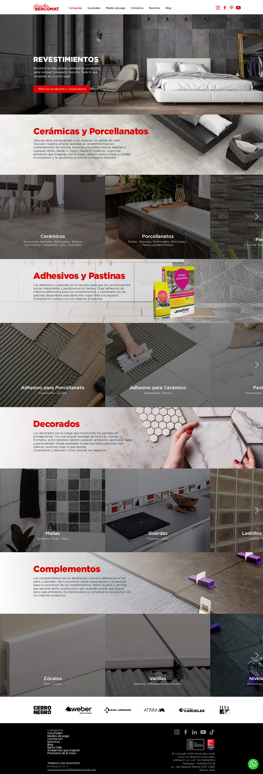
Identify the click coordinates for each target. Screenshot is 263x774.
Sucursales (54, 733)
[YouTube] (203, 732)
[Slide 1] (131, 105)
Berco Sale (54, 747)
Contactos (54, 739)
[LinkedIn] (194, 732)
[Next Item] (257, 216)
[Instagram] (217, 7)
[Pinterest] (231, 7)
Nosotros (53, 741)
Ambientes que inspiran (63, 750)
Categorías (55, 730)
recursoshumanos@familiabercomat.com (71, 769)
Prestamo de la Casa (61, 753)
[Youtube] (238, 7)
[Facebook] (224, 7)
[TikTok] (211, 732)
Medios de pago (58, 736)
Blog (50, 744)
